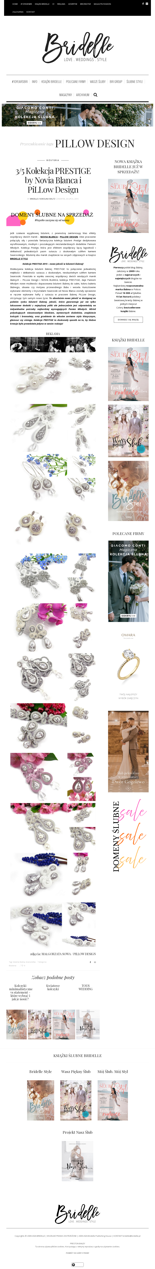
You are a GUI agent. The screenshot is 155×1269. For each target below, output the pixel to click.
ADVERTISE (72, 4)
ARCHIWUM (82, 95)
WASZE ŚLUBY (98, 82)
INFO (34, 82)
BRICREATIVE (85, 4)
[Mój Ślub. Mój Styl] (112, 1100)
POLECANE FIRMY (76, 82)
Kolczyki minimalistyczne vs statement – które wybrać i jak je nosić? (21, 992)
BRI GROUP (116, 82)
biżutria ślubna (19, 962)
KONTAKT (30, 12)
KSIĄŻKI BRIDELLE (42, 4)
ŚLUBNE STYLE (135, 82)
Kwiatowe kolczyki (53, 987)
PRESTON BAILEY (77, 1243)
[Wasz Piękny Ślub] (75, 1100)
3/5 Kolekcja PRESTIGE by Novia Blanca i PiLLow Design (53, 180)
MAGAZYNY (65, 95)
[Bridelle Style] (40, 1100)
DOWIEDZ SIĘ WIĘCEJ (128, 319)
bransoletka (31, 962)
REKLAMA (61, 4)
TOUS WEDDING (86, 987)
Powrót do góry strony (77, 1253)
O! (53, 4)
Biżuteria (53, 160)
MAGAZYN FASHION (102, 4)
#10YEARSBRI (26, 4)
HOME (15, 4)
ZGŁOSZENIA (17, 12)
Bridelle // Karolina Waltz (42, 199)
